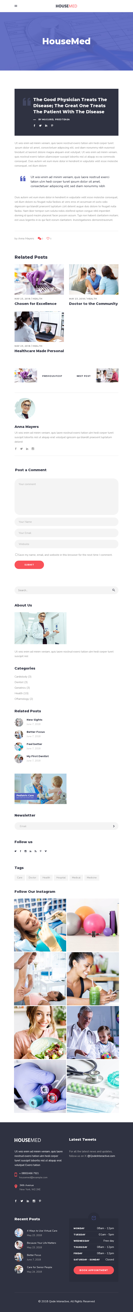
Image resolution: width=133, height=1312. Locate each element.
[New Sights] (19, 722)
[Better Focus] (19, 734)
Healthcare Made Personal (39, 351)
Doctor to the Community (93, 304)
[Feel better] (19, 746)
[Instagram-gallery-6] (93, 1032)
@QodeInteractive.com (101, 1156)
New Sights (34, 719)
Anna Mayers (26, 238)
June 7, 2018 (33, 724)
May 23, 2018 (22, 298)
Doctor (32, 877)
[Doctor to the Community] (93, 279)
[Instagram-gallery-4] (93, 978)
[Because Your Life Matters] (20, 1245)
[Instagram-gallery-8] (93, 1086)
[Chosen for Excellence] (39, 279)
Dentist (19, 682)
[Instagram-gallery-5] (40, 1032)
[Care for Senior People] (20, 1269)
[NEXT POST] (107, 376)
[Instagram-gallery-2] (93, 925)
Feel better (34, 744)
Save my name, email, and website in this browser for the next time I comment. (65, 555)
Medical (76, 877)
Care (19, 877)
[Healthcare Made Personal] (39, 326)
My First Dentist (38, 756)
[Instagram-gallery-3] (40, 978)
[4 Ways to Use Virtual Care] (20, 1232)
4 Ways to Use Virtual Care (42, 1230)
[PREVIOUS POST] (26, 376)
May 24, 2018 (34, 1271)
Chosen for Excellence (35, 304)
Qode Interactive (59, 1301)
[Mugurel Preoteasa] (66, 408)
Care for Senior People (39, 1267)
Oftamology (22, 699)
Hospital (61, 877)
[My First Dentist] (19, 759)
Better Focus (36, 731)
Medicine (92, 877)
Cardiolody (21, 676)
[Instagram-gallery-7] (40, 1086)
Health (37, 298)
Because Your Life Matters (41, 1243)
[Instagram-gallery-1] (40, 925)
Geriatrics (20, 687)
